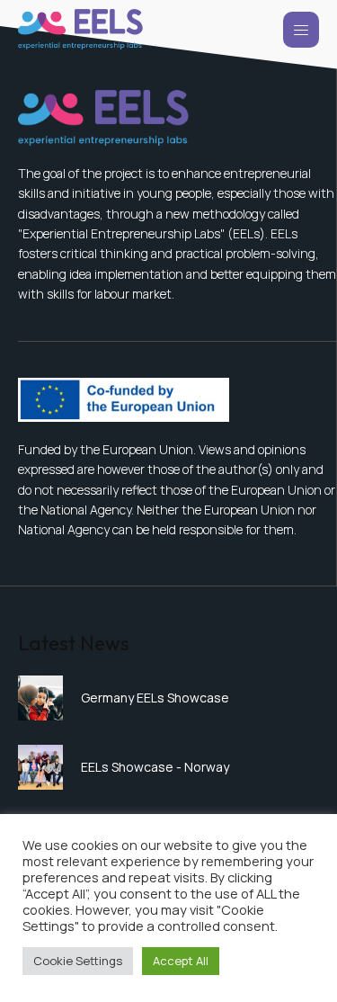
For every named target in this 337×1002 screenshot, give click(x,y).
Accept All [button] (180, 961)
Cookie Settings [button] (77, 961)
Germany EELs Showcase (155, 697)
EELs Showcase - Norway (155, 766)
